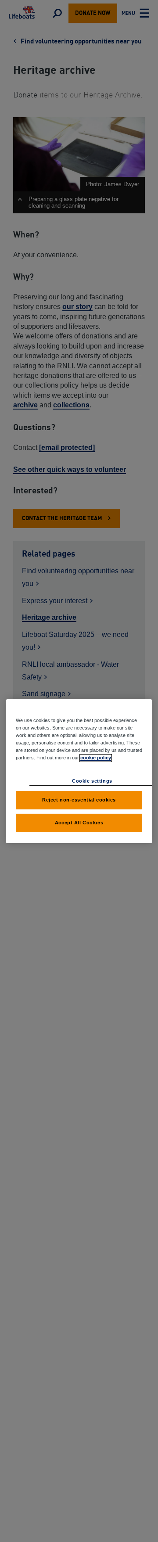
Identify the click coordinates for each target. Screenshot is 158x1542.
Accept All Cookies (79, 822)
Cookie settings (92, 781)
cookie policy (95, 757)
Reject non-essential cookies (79, 799)
